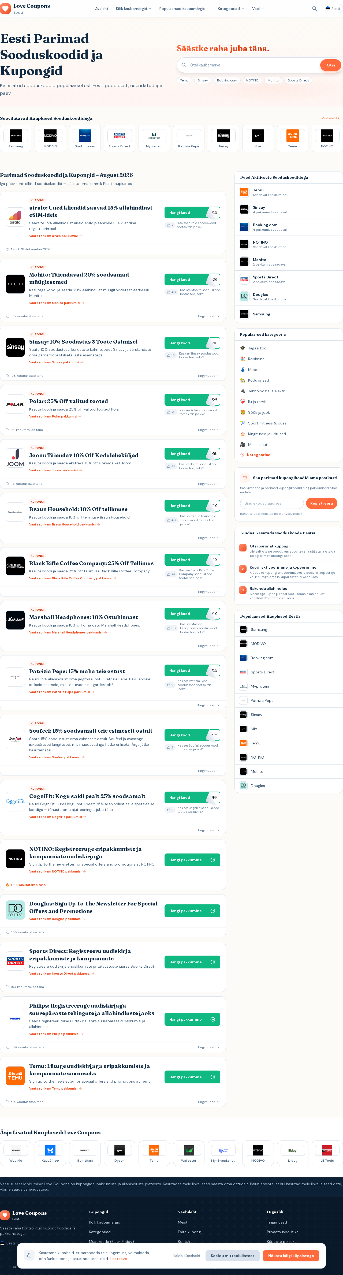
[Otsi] (314, 8)
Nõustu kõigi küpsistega (291, 1255)
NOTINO (252, 80)
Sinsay (203, 80)
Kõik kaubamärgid (131, 8)
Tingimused (277, 1222)
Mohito (273, 80)
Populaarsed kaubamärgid (182, 8)
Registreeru (321, 503)
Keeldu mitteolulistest (232, 1255)
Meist (183, 1222)
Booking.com (227, 80)
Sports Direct (298, 80)
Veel (256, 8)
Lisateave (118, 1258)
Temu (184, 80)
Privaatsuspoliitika (283, 1231)
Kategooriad (229, 8)
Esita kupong (189, 1231)
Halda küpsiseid (186, 1255)
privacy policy (291, 514)
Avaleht (102, 8)
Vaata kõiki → (332, 118)
